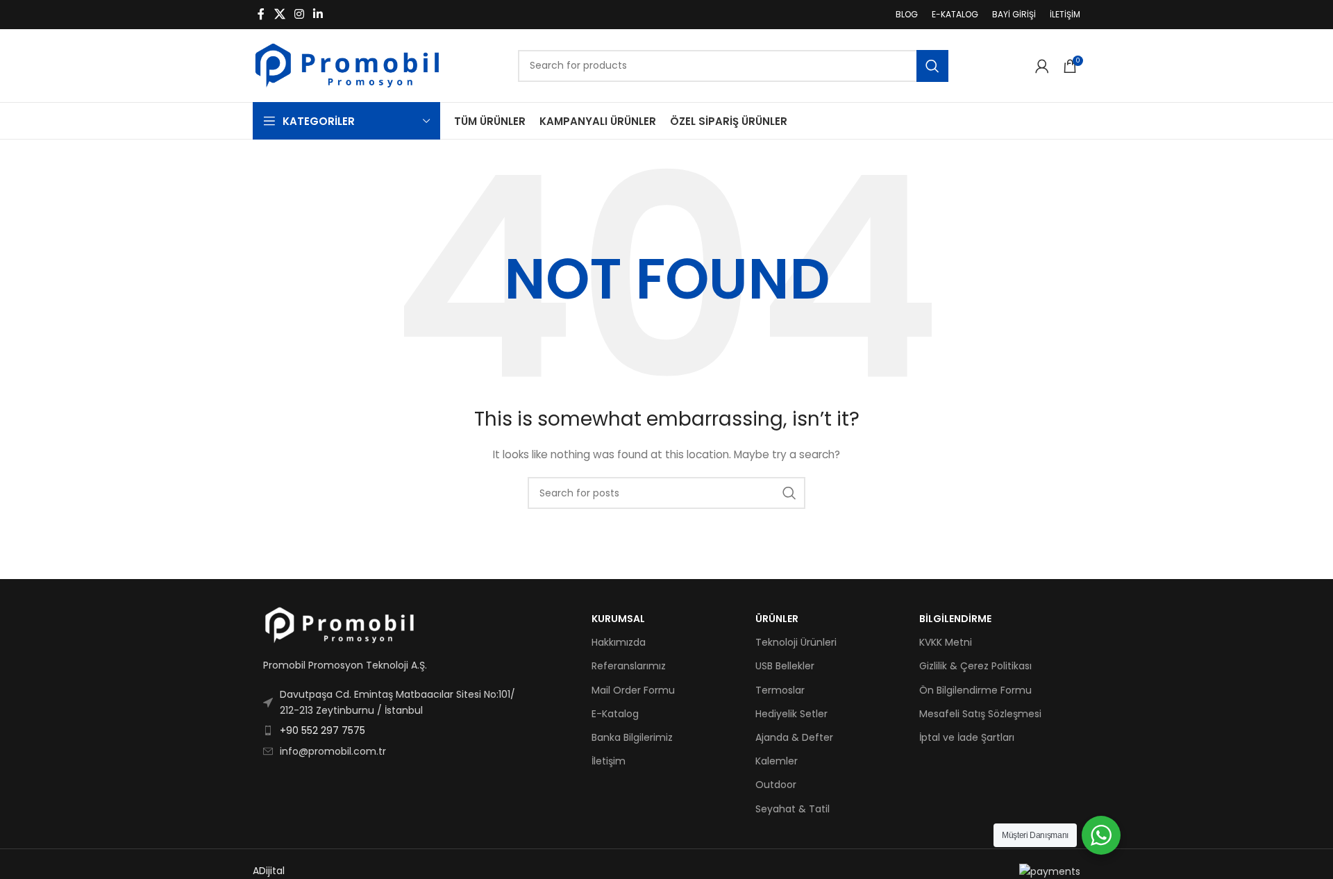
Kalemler (776, 761)
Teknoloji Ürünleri (796, 642)
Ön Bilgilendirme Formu (975, 690)
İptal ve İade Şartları (966, 737)
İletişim (609, 761)
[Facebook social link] (261, 14)
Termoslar (780, 690)
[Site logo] (347, 65)
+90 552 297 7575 (322, 730)
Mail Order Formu (633, 690)
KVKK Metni (945, 642)
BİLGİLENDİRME (955, 619)
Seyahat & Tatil (792, 809)
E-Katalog (615, 714)
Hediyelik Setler (791, 714)
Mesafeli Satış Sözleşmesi (980, 714)
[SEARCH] (932, 66)
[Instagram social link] (299, 14)
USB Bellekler (784, 666)
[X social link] (279, 14)
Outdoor (775, 785)
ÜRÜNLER (776, 619)
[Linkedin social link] (318, 14)
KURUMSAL (618, 619)
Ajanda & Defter (794, 737)
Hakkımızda (619, 642)
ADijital (269, 871)
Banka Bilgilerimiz (632, 737)
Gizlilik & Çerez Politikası (975, 666)
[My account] (1042, 66)
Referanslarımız (629, 666)
